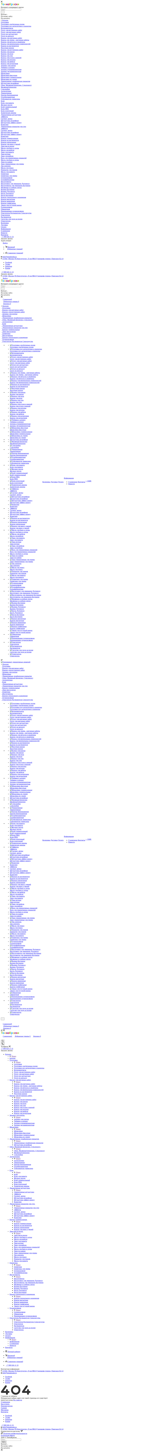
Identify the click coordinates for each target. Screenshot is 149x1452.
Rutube (7, 268)
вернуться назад (7, 1400)
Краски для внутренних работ (25, 1099)
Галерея (4, 1408)
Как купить (5, 1404)
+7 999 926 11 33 (7, 237)
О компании (5, 1402)
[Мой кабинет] (2, 1022)
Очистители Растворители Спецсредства (29, 1322)
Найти (4, 1442)
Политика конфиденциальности (15, 1433)
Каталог (13, 1058)
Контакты (4, 1412)
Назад (14, 1056)
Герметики (18, 1267)
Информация (14, 1341)
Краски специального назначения (26, 1298)
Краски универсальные (22, 1223)
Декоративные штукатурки (24, 1192)
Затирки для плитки (21, 1119)
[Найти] (2, 12)
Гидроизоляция (19, 1312)
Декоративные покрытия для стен (26, 1208)
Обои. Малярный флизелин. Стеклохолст (29, 1151)
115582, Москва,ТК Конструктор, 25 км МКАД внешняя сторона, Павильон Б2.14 (32, 259)
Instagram (8, 266)
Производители (7, 1406)
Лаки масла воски (20, 1235)
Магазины (5, 1410)
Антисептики (19, 1160)
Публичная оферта (8, 1435)
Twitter (7, 264)
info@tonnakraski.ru (10, 257)
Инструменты (19, 1279)
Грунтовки (18, 1064)
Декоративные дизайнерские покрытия (28, 1143)
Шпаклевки (18, 1131)
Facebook (8, 262)
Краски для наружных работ (24, 1084)
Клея (16, 1174)
